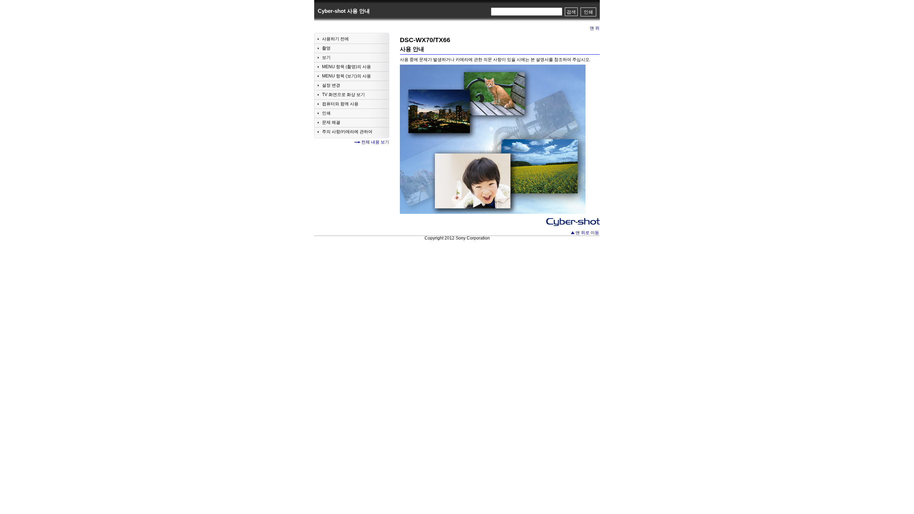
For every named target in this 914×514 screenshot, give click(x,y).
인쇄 (588, 12)
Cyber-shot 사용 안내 (344, 11)
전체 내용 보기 (375, 142)
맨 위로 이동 (587, 233)
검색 (571, 12)
